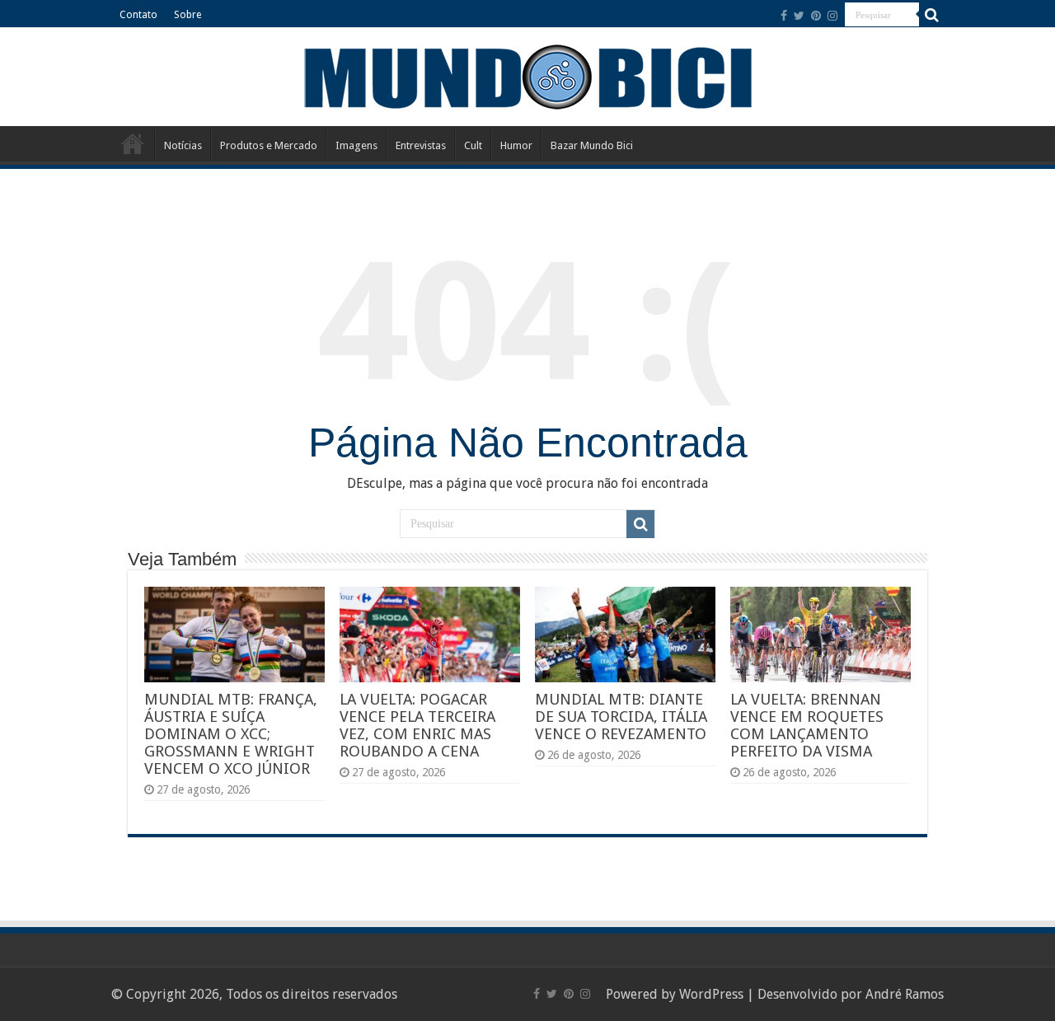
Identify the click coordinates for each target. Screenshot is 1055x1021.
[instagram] (832, 16)
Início (132, 143)
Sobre (187, 15)
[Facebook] (784, 16)
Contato (138, 15)
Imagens (356, 145)
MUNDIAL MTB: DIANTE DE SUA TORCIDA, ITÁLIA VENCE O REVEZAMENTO (621, 716)
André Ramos (904, 994)
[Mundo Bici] (527, 75)
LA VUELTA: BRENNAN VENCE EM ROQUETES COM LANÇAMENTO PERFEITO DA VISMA (807, 725)
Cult (473, 145)
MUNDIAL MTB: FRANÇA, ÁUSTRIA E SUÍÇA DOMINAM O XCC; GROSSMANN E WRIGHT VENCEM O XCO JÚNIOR (230, 734)
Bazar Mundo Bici (592, 145)
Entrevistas (421, 145)
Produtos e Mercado (268, 145)
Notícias (183, 145)
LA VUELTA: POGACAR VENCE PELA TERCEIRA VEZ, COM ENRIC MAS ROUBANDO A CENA (417, 725)
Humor (516, 145)
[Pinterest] (816, 16)
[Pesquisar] (931, 14)
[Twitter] (799, 16)
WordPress (711, 994)
